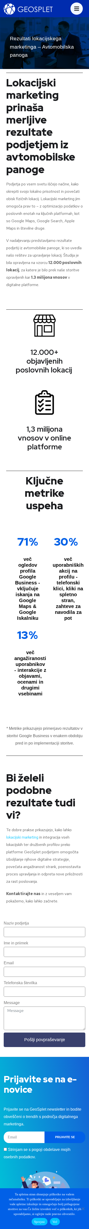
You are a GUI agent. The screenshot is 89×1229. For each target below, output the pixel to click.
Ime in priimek (16, 943)
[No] (82, 1208)
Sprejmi (39, 1222)
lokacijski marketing (22, 837)
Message (12, 1003)
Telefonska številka (20, 983)
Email (9, 963)
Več (55, 1222)
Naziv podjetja (16, 923)
